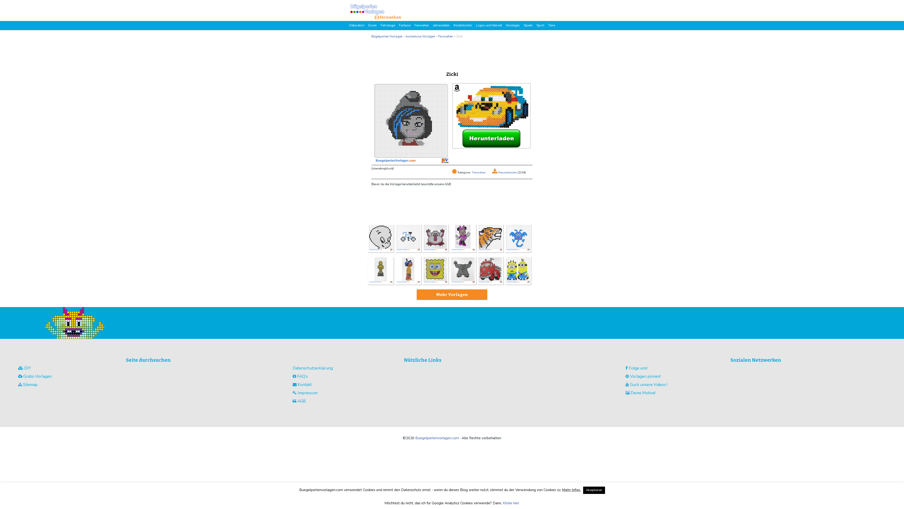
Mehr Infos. (571, 490)
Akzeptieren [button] (594, 490)
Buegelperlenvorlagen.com (437, 438)
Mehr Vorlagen (452, 294)
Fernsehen (479, 172)
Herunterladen (507, 172)
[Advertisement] (452, 53)
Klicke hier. (511, 503)
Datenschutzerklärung (313, 368)
